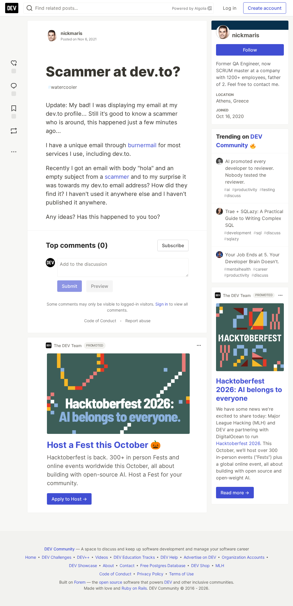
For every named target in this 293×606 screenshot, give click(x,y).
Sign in (161, 304)
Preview (99, 286)
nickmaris (71, 33)
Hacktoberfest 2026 (238, 443)
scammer (117, 176)
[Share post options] (13, 152)
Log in (229, 8)
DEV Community (59, 548)
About (108, 565)
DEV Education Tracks (134, 557)
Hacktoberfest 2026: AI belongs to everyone (249, 389)
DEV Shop (200, 565)
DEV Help (169, 557)
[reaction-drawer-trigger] (13, 66)
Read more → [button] (235, 492)
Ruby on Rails (134, 588)
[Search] (29, 8)
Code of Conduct (100, 320)
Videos (101, 557)
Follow (250, 50)
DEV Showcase (83, 565)
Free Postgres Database (162, 565)
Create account (265, 8)
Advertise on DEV (200, 557)
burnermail (142, 145)
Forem (80, 582)
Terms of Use (181, 573)
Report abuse (138, 320)
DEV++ (83, 557)
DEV (168, 582)
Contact (127, 565)
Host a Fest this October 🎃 (104, 445)
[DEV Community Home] (12, 8)
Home (30, 557)
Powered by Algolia (189, 8)
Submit (69, 286)
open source (110, 582)
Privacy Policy (150, 573)
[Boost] (14, 131)
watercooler (62, 87)
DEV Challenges (56, 557)
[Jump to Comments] (14, 89)
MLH (219, 565)
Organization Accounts (243, 557)
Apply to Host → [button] (69, 499)
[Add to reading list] (14, 111)
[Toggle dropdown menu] (198, 345)
